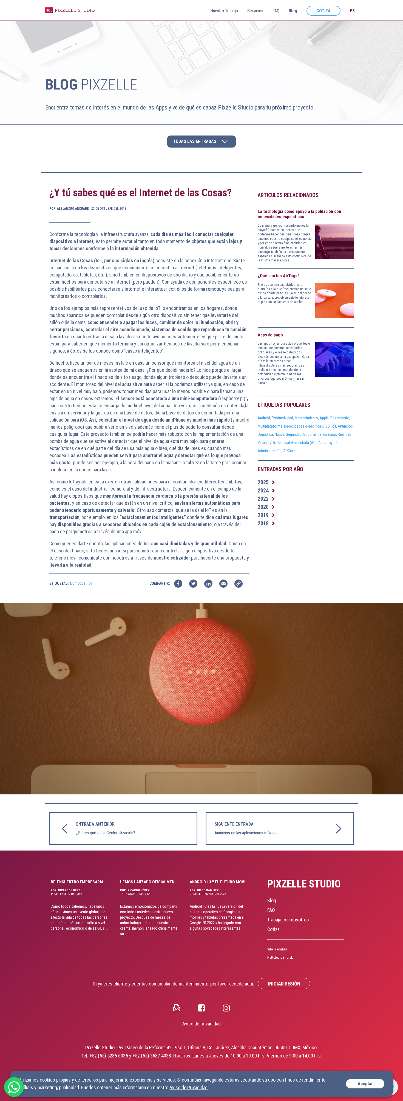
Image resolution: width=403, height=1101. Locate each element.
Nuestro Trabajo (224, 10)
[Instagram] (226, 1007)
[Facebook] (201, 1007)
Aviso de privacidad (201, 1024)
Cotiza (323, 10)
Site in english (277, 949)
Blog (293, 10)
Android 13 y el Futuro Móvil (219, 882)
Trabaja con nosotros (288, 920)
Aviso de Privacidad (188, 1087)
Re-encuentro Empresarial (78, 882)
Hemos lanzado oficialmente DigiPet (149, 882)
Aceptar (365, 1083)
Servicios (255, 10)
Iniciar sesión (284, 984)
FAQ (276, 10)
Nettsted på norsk (280, 957)
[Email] (176, 1007)
